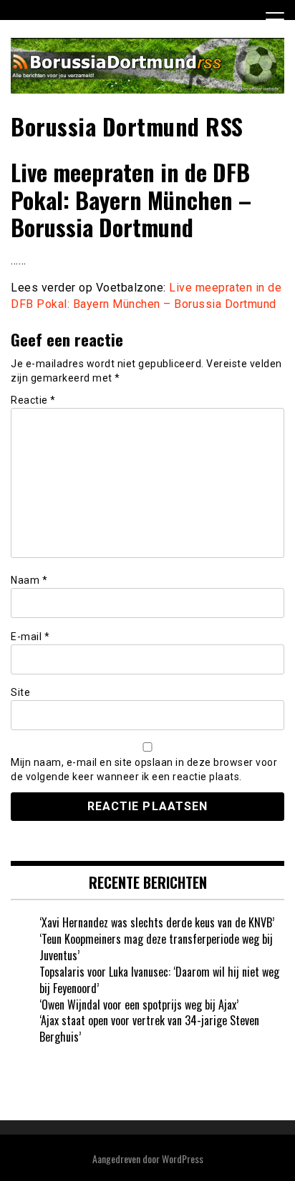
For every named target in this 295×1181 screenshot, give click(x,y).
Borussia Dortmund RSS (127, 126)
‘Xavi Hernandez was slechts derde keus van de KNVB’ (156, 922)
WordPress (182, 1158)
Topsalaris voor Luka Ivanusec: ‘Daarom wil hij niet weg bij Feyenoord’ (159, 980)
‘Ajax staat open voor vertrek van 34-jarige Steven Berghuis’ (149, 1028)
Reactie (33, 400)
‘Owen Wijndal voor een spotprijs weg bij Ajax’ (138, 1004)
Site (20, 692)
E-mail (30, 636)
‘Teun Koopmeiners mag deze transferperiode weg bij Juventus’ (156, 947)
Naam (29, 580)
